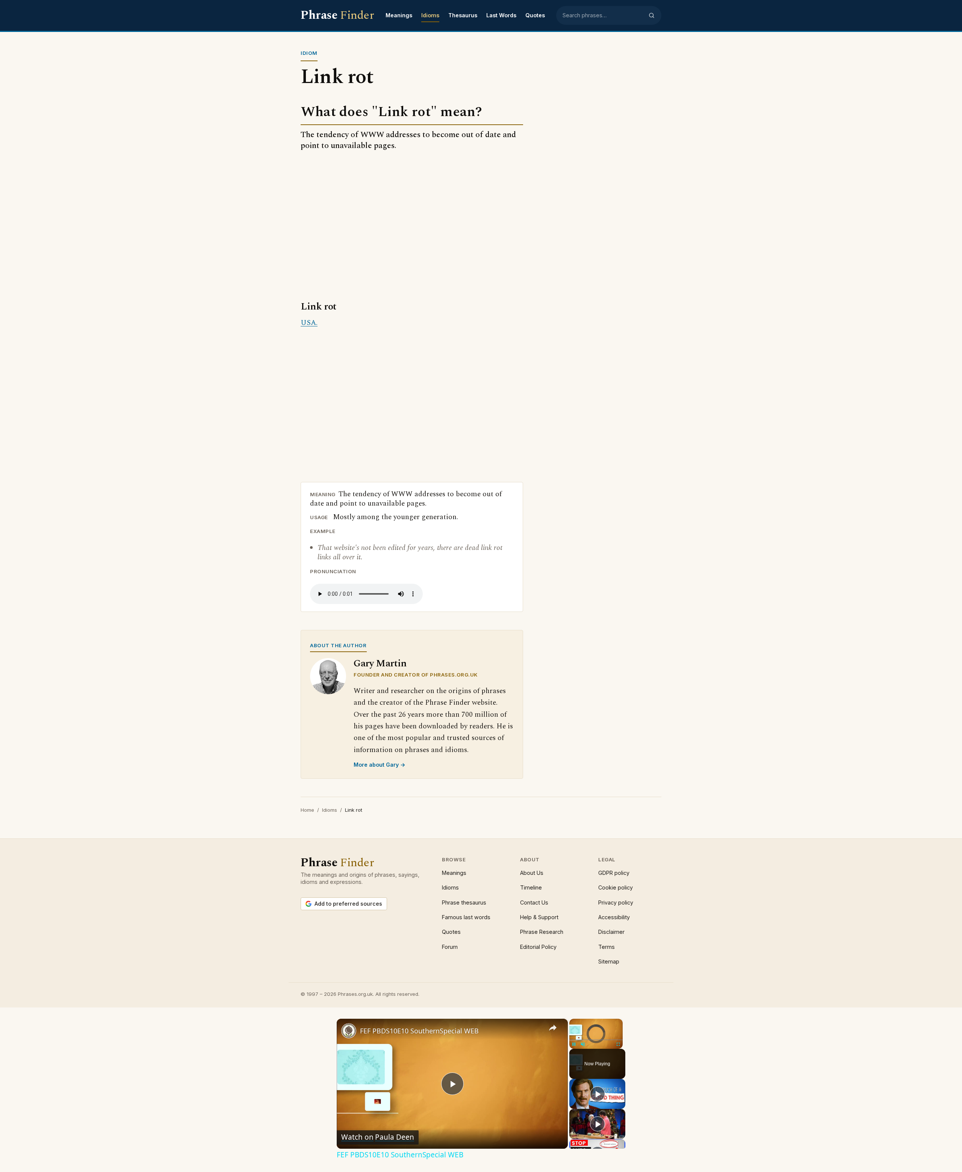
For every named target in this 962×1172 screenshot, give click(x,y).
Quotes (535, 15)
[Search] (651, 15)
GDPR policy (613, 873)
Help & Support (539, 917)
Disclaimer (611, 932)
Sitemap (608, 961)
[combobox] (603, 15)
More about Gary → (379, 764)
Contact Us (534, 902)
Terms (606, 947)
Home (307, 810)
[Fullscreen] (618, 1044)
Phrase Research (541, 932)
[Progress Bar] (596, 1039)
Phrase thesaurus (464, 902)
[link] (348, 1030)
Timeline (531, 887)
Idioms (430, 15)
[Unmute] (582, 1044)
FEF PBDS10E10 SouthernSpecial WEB (419, 1030)
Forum (450, 947)
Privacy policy (615, 902)
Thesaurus (462, 15)
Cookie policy (615, 887)
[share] (553, 1028)
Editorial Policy (538, 947)
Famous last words (466, 917)
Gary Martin (380, 663)
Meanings (399, 15)
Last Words (501, 15)
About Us (531, 873)
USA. (309, 322)
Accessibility (614, 917)
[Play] (573, 1044)
